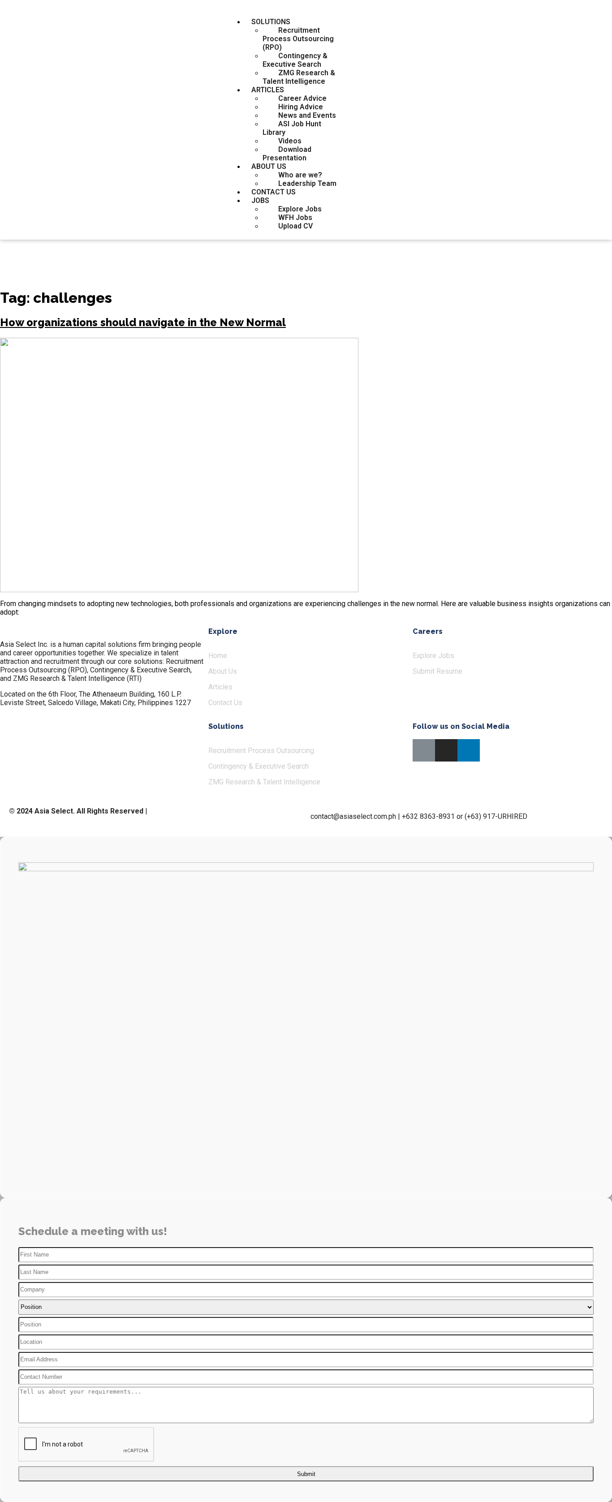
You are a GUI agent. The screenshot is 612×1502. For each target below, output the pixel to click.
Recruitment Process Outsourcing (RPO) (298, 39)
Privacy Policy (170, 811)
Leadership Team (307, 183)
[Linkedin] (468, 750)
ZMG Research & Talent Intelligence (299, 77)
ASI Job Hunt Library (292, 128)
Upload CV (295, 226)
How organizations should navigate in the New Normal (143, 322)
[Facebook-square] (424, 750)
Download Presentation (287, 153)
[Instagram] (446, 750)
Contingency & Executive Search (295, 60)
